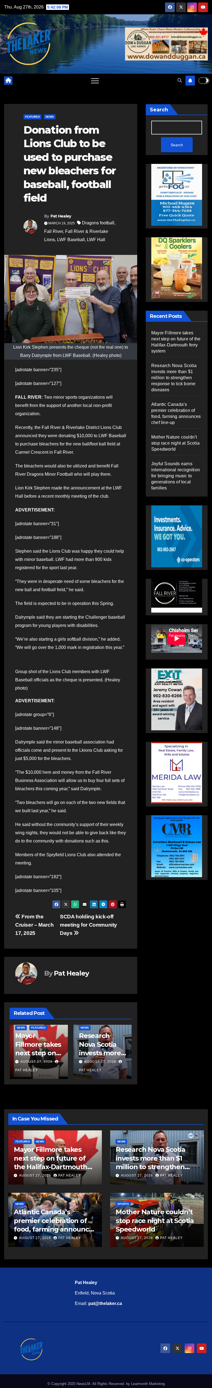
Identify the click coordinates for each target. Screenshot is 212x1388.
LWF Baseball (71, 239)
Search (159, 110)
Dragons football (98, 223)
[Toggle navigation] (95, 80)
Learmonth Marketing (148, 1384)
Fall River (53, 231)
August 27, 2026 (36, 1062)
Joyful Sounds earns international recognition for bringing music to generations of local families (175, 475)
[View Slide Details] (176, 596)
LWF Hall (96, 239)
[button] (179, 80)
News (50, 116)
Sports (123, 1203)
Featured (32, 116)
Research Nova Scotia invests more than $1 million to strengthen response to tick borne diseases (174, 377)
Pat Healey (61, 216)
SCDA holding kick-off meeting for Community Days (88, 925)
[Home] (8, 80)
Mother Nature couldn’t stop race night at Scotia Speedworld (175, 443)
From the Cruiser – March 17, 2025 (34, 925)
